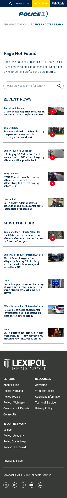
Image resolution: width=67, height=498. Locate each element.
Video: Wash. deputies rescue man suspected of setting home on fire (24, 113)
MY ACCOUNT (41, 3)
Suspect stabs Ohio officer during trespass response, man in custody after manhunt (23, 134)
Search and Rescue (14, 108)
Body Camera (10, 173)
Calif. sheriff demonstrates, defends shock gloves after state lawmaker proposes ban (23, 205)
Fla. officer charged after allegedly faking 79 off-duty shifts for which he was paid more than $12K (21, 263)
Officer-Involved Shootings (17, 151)
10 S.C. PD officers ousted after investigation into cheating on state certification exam (22, 312)
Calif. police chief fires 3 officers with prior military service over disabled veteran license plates (23, 335)
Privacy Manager (13, 460)
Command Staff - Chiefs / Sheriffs (21, 232)
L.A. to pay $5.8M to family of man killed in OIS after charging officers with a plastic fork (23, 157)
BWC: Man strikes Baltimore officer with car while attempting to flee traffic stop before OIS (21, 181)
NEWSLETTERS (23, 3)
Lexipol (27, 475)
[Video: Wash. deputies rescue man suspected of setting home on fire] (56, 111)
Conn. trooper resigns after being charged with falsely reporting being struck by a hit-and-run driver (23, 288)
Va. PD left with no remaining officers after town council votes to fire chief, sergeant (23, 238)
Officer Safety (10, 128)
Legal (6, 280)
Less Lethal (9, 199)
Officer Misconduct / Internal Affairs (23, 254)
